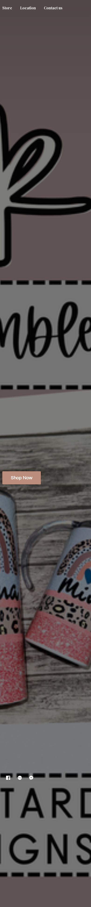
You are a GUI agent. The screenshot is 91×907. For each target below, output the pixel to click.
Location (28, 7)
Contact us (53, 7)
